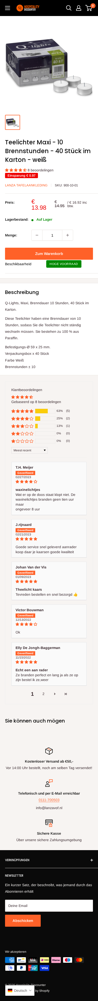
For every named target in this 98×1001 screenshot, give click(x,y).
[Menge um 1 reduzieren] (37, 235)
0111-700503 (49, 800)
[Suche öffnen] (69, 8)
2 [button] (43, 694)
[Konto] (78, 8)
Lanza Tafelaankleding (26, 185)
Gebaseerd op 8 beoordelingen (36, 402)
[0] (89, 8)
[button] (16, 170)
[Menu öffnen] (7, 8)
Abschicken (23, 920)
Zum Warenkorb (49, 253)
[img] (49, 481)
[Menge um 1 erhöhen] (67, 235)
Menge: (11, 235)
